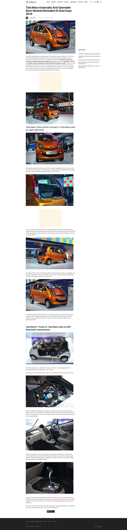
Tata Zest (31, 58)
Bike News (60, 2)
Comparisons (73, 2)
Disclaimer (32, 521)
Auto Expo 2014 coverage (47, 506)
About (86, 2)
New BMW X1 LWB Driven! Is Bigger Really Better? (89, 53)
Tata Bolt (70, 56)
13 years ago (41, 17)
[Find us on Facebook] (90, 2)
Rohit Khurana (33, 17)
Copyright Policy (39, 521)
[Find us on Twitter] (92, 2)
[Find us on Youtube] (97, 2)
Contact (45, 521)
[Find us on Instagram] (95, 2)
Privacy (27, 521)
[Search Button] (100, 2)
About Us (50, 521)
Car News (53, 2)
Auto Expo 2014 (51, 58)
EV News (66, 2)
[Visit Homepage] (31, 2)
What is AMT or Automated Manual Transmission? (56, 372)
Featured (80, 2)
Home (48, 2)
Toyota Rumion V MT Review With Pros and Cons (89, 59)
